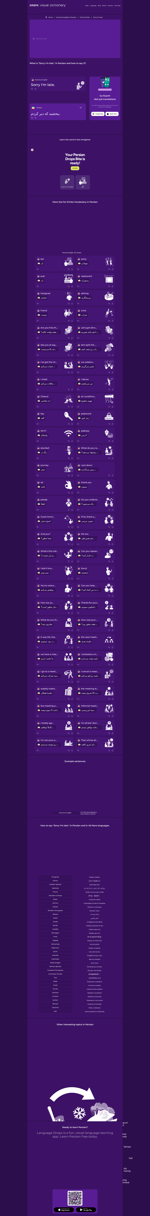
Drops (87, 5)
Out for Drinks (85, 17)
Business (110, 5)
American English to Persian (66, 17)
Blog (99, 5)
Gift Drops (117, 5)
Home (50, 17)
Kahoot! (104, 5)
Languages (93, 5)
